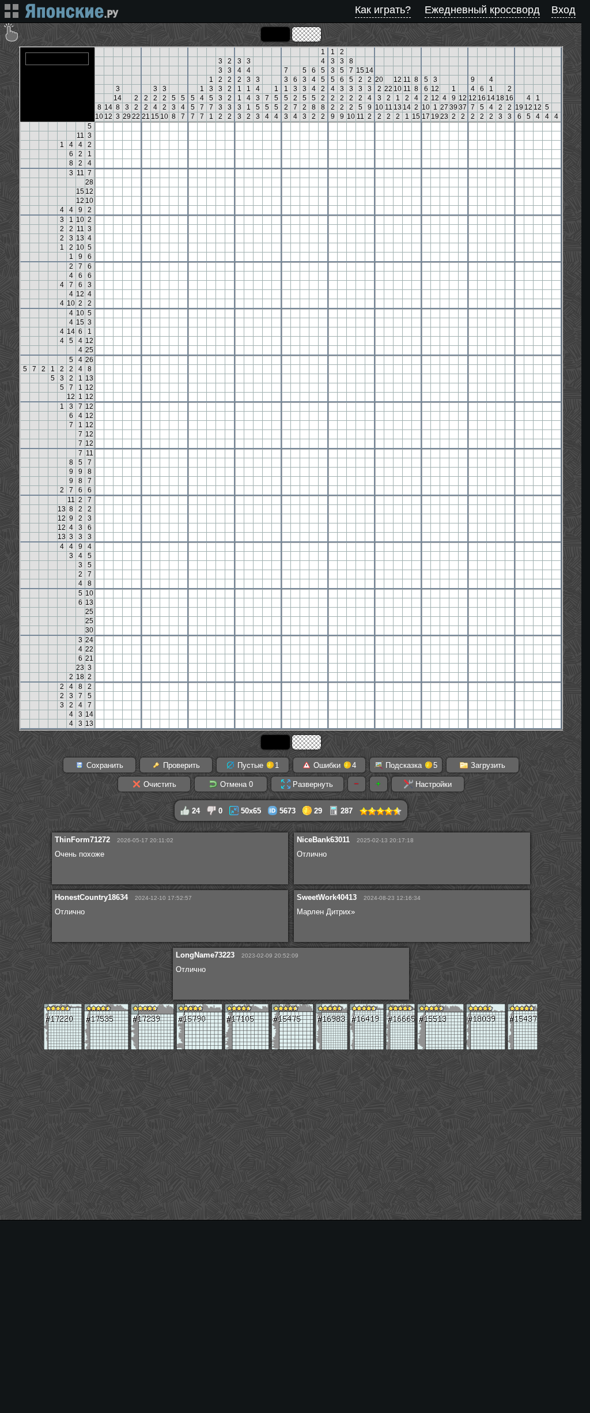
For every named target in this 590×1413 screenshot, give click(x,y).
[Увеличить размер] (378, 784)
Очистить (158, 784)
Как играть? (383, 10)
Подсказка (410, 765)
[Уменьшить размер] (356, 784)
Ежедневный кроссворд (482, 10)
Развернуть (311, 784)
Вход (563, 10)
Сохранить (103, 765)
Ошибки (333, 765)
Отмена (235, 784)
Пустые (257, 765)
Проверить (180, 765)
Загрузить (486, 765)
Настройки (432, 784)
